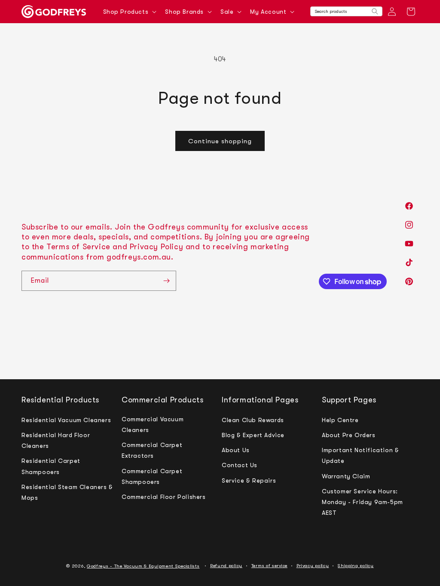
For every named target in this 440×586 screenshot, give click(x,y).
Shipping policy (356, 565)
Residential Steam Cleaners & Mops (67, 492)
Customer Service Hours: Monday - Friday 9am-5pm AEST (362, 502)
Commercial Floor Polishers (164, 496)
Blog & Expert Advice (253, 435)
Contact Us (239, 465)
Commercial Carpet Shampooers (152, 476)
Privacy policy (312, 565)
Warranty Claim (346, 476)
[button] (129, 12)
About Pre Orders (349, 435)
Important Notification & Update (360, 455)
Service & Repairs (249, 480)
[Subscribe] (166, 281)
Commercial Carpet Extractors (152, 450)
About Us (236, 450)
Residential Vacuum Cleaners (66, 420)
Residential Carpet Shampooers (50, 466)
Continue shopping (220, 141)
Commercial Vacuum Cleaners (152, 424)
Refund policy (226, 565)
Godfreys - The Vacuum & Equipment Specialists (143, 566)
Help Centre (340, 420)
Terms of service (269, 565)
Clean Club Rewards (253, 420)
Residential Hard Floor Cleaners (55, 440)
